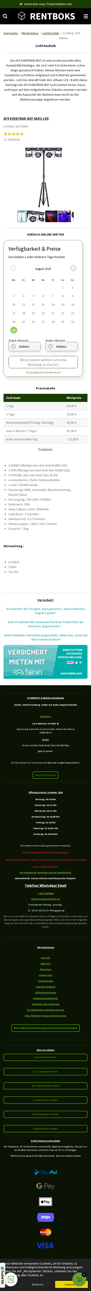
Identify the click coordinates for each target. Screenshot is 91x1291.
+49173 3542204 (46, 893)
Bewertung (45, 975)
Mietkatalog (30, 33)
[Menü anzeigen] (86, 16)
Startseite (11, 33)
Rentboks (45, 716)
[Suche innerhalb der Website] (5, 16)
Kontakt (45, 957)
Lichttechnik (50, 33)
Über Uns (46, 963)
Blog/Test (45, 969)
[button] (69, 149)
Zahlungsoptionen (45, 992)
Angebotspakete (45, 986)
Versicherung (45, 980)
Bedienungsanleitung (45, 998)
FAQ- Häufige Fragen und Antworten (45, 1015)
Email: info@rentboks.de (45, 898)
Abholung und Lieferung (46, 1004)
